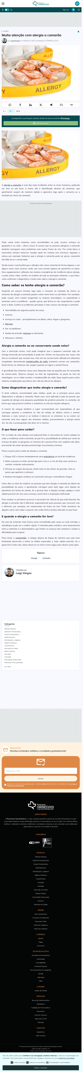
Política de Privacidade (37, 1051)
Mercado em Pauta (11, 648)
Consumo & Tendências (40, 918)
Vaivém (40, 938)
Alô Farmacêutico (41, 914)
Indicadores (41, 1004)
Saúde (6, 31)
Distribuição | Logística (12, 640)
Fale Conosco (41, 1036)
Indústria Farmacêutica (12, 632)
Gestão (40, 974)
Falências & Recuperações (13, 662)
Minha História (9, 651)
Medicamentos (9, 637)
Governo (41, 901)
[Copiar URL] (71, 105)
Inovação (7, 654)
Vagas (41, 942)
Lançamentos (9, 646)
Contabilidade (41, 963)
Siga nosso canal (42, 123)
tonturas (27, 333)
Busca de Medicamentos (40, 1000)
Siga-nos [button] (66, 10)
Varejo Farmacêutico (11, 634)
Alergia (34, 558)
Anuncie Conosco (41, 1015)
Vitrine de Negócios (41, 925)
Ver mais (7, 667)
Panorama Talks (40, 921)
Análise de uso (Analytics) (37, 1062)
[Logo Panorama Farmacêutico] (41, 3)
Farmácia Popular (41, 966)
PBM (40, 981)
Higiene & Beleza (10, 643)
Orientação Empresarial (12, 660)
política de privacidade (67, 1058)
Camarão (46, 558)
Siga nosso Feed (41, 1019)
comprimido (21, 538)
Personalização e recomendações (59, 1062)
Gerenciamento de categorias (40, 970)
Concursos (40, 946)
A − (11, 111)
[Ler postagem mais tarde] (78, 31)
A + (4, 111)
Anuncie (49, 1051)
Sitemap (41, 1022)
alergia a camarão (12, 185)
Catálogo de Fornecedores (40, 1008)
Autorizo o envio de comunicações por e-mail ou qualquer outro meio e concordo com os (42, 785)
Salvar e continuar (40, 1068)
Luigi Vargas (15, 41)
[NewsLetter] (77, 3)
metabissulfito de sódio (37, 361)
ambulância (49, 456)
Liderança (40, 977)
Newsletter (41, 1011)
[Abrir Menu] (9, 3)
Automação (41, 959)
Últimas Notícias (10, 629)
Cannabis (7, 657)
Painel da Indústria (40, 929)
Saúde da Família (41, 991)
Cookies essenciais (19, 1062)
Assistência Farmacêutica (41, 955)
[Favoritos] (73, 9)
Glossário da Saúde (41, 904)
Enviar (40, 778)
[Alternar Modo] (18, 111)
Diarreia (9, 324)
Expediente (41, 1032)
